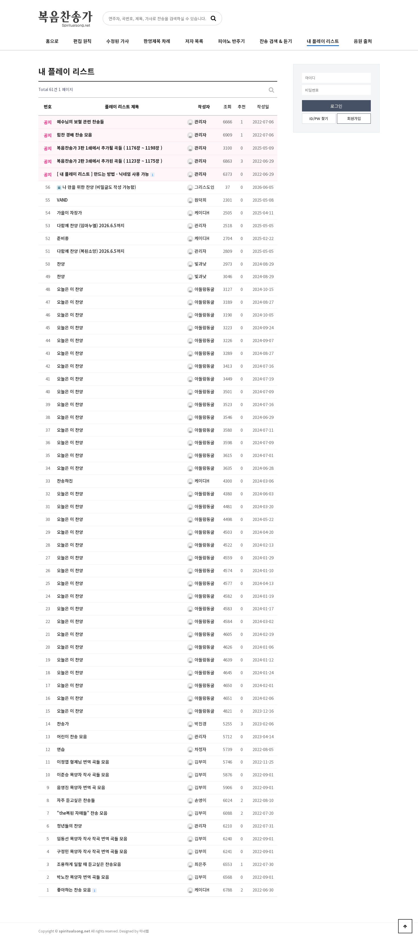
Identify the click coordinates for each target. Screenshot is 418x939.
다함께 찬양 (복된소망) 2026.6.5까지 (91, 251)
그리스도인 (203, 187)
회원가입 (354, 118)
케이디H (201, 213)
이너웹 (144, 930)
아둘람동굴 (203, 289)
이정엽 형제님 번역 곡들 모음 (83, 762)
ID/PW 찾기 (318, 118)
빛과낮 (199, 264)
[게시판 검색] (271, 89)
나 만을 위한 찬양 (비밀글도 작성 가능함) (98, 187)
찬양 (61, 264)
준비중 (63, 238)
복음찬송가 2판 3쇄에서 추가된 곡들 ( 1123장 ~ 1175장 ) (109, 161)
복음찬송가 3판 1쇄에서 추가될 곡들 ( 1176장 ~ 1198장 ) (109, 148)
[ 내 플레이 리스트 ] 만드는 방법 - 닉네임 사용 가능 (103, 174)
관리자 (199, 122)
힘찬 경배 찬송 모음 (74, 135)
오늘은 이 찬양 (70, 289)
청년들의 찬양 (69, 826)
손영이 (199, 800)
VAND (62, 200)
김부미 (199, 762)
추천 (242, 106)
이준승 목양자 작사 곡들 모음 (83, 774)
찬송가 (63, 724)
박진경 (199, 724)
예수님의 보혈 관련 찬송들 (80, 122)
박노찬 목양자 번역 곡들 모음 (83, 877)
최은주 (199, 864)
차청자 (199, 749)
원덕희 (199, 200)
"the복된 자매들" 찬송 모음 (82, 813)
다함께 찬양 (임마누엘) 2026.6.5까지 (91, 225)
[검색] (213, 18)
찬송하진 (65, 481)
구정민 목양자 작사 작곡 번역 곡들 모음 (92, 851)
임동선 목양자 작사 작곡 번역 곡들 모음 (92, 838)
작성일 (263, 106)
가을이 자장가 (69, 213)
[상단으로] (405, 926)
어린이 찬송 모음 (72, 736)
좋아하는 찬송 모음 (74, 890)
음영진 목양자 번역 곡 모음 (81, 787)
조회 (227, 106)
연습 (61, 749)
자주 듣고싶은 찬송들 (76, 800)
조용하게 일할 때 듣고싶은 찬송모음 (89, 864)
